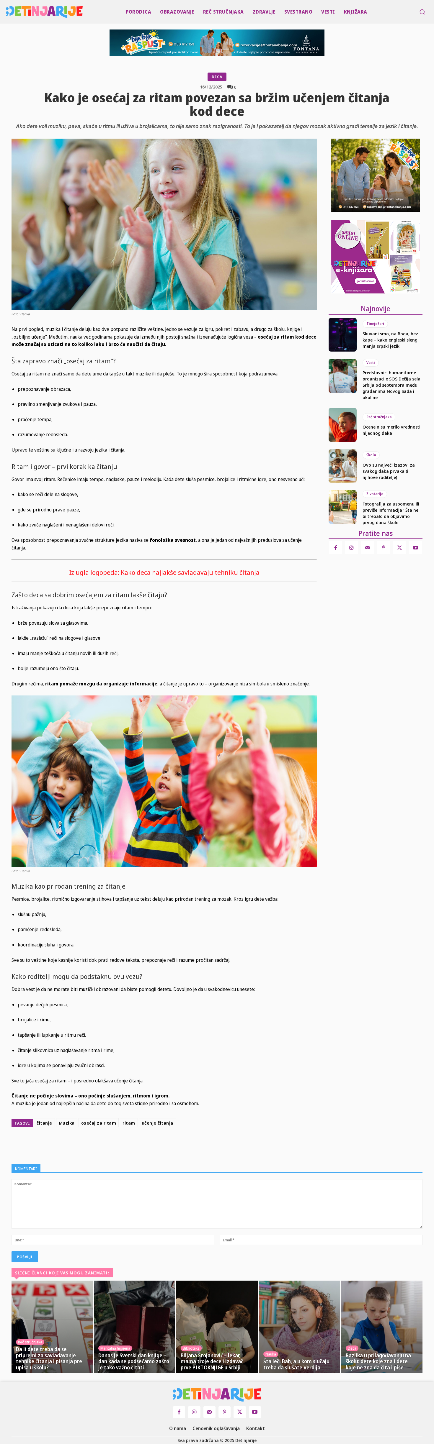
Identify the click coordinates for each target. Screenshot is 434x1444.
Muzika (67, 1123)
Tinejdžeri (375, 323)
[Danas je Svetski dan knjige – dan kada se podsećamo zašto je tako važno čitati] (134, 1327)
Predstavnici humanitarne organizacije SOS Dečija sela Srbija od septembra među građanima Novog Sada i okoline (391, 385)
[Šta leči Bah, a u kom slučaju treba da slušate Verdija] (299, 1327)
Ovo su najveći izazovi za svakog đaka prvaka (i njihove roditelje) (389, 471)
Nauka (270, 1354)
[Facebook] (163, 1144)
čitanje (44, 1123)
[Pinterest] (190, 1144)
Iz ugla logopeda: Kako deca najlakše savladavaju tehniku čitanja (164, 572)
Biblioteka (191, 1348)
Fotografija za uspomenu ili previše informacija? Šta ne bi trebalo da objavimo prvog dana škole (391, 513)
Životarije (374, 493)
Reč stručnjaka (378, 416)
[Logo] (7, 12)
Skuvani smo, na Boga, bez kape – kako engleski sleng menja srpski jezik (390, 340)
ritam (129, 1123)
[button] (422, 12)
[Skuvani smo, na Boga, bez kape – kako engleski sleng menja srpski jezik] (343, 335)
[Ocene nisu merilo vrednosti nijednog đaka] (343, 425)
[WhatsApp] (203, 1144)
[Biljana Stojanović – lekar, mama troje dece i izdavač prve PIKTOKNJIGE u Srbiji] (216, 1327)
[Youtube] (415, 547)
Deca (217, 76)
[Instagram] (351, 547)
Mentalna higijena (115, 1348)
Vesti (370, 362)
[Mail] (367, 547)
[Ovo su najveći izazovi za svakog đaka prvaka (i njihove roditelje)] (343, 466)
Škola (371, 454)
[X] (176, 1144)
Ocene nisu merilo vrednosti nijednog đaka (391, 430)
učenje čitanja (157, 1123)
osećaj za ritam (98, 1123)
